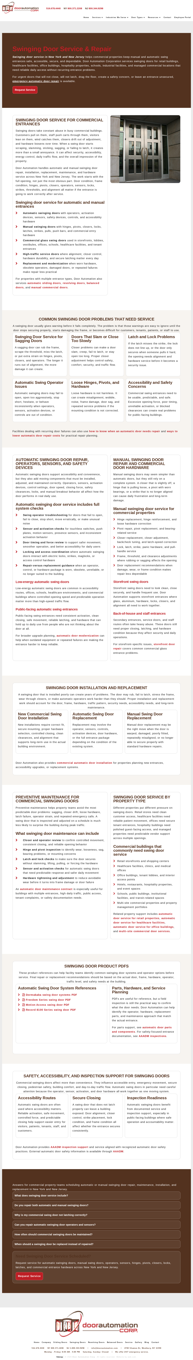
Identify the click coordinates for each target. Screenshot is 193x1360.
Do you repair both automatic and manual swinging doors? (51, 1205)
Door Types (137, 17)
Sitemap (59, 1357)
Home (86, 17)
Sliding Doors (60, 1342)
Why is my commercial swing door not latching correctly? (51, 1215)
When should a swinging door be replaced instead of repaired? (54, 1244)
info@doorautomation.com (104, 1348)
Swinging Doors (78, 1342)
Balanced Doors (115, 1342)
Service (129, 1342)
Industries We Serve (116, 17)
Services (96, 17)
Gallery (138, 1342)
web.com (132, 1357)
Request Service (25, 89)
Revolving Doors (96, 1342)
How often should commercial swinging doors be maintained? (53, 1234)
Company (46, 1342)
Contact (167, 17)
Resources (153, 17)
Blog (147, 1342)
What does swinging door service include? (41, 1195)
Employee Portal (182, 17)
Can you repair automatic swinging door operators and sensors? (55, 1224)
